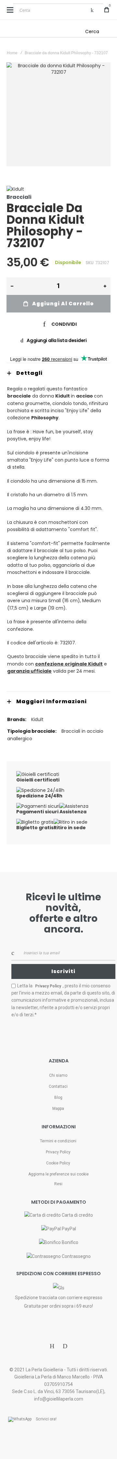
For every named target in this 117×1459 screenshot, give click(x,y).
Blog (58, 1097)
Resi (58, 1184)
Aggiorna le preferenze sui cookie (58, 1174)
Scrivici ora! (46, 1419)
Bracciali (19, 197)
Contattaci (58, 1086)
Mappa (58, 1108)
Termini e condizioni (58, 1141)
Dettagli (29, 373)
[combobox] (58, 10)
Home (12, 53)
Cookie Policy (58, 1163)
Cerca (92, 31)
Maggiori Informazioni (51, 701)
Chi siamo (58, 1075)
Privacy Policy (58, 1152)
